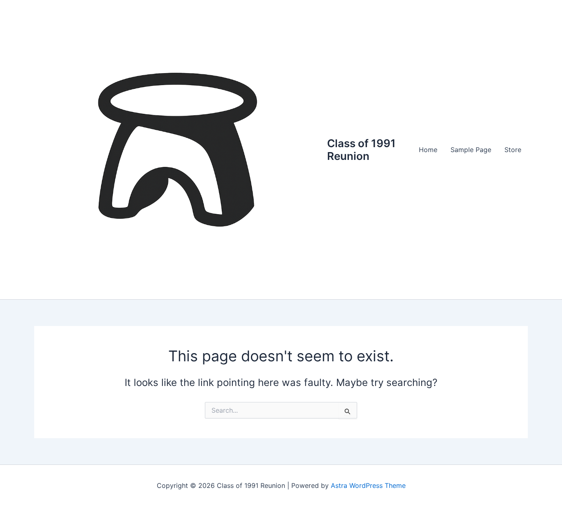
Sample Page (471, 150)
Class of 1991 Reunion (361, 149)
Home (428, 150)
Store (512, 150)
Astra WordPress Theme (368, 485)
